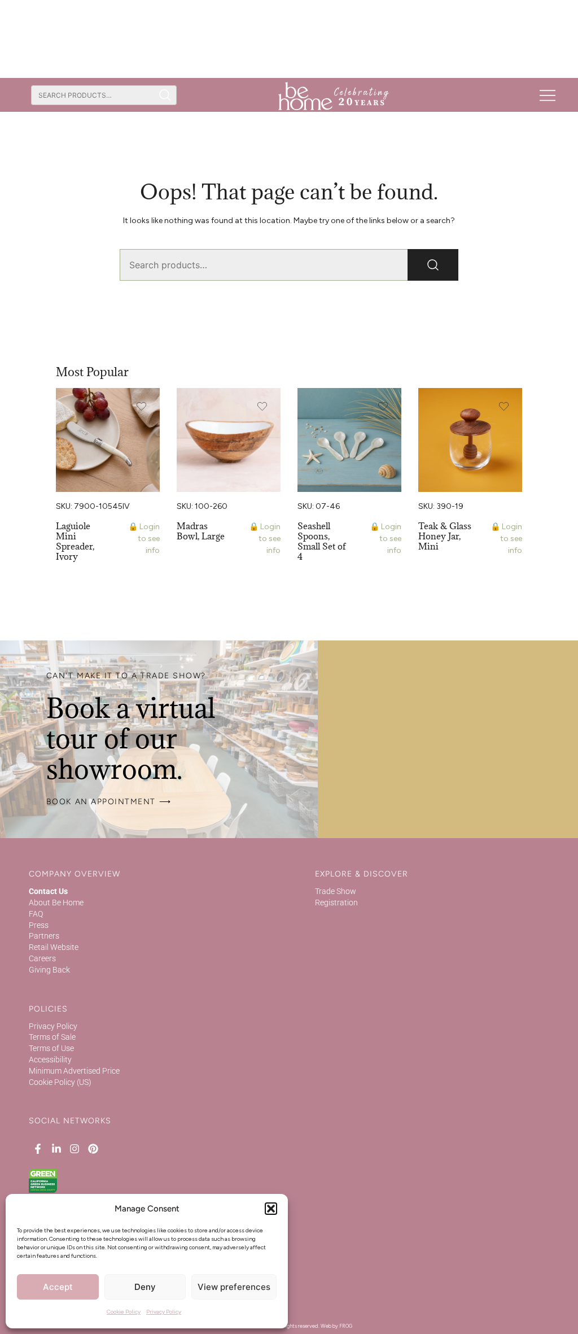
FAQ (36, 913)
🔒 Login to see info (144, 538)
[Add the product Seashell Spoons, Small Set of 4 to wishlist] (383, 406)
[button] (271, 1208)
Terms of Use (51, 1048)
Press (39, 925)
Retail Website (53, 947)
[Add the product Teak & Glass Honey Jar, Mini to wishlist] (504, 406)
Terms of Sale (52, 1036)
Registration (336, 902)
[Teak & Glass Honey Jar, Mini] (470, 440)
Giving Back (49, 969)
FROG (345, 1326)
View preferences (234, 1286)
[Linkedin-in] (56, 1148)
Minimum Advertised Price (74, 1070)
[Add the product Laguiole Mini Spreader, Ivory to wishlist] (141, 406)
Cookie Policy (124, 1311)
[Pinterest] (93, 1148)
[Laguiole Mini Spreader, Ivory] (108, 440)
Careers (42, 958)
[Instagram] (74, 1148)
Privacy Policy (163, 1311)
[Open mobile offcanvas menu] (547, 95)
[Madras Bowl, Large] (229, 440)
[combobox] (92, 95)
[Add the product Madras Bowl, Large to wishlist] (262, 406)
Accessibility (50, 1059)
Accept (58, 1286)
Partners (44, 935)
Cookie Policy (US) (60, 1082)
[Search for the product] (165, 95)
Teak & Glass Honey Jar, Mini (444, 536)
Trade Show (335, 891)
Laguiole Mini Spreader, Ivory (75, 541)
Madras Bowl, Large (201, 531)
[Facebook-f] (38, 1148)
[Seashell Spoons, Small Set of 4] (349, 440)
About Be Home (56, 902)
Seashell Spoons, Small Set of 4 (321, 541)
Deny (145, 1286)
